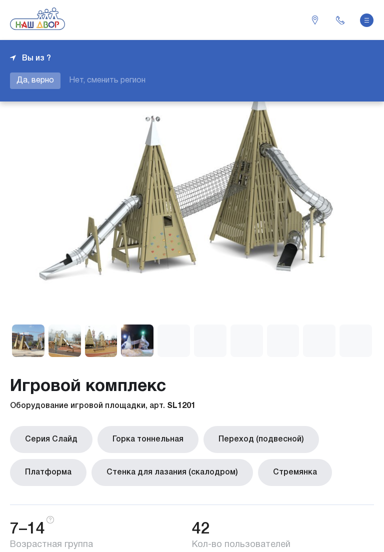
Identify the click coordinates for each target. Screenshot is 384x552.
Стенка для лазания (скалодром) (172, 472)
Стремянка (295, 472)
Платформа (48, 472)
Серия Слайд (51, 439)
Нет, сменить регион (107, 80)
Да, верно (35, 80)
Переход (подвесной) (261, 439)
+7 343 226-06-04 (340, 20)
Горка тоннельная (148, 439)
